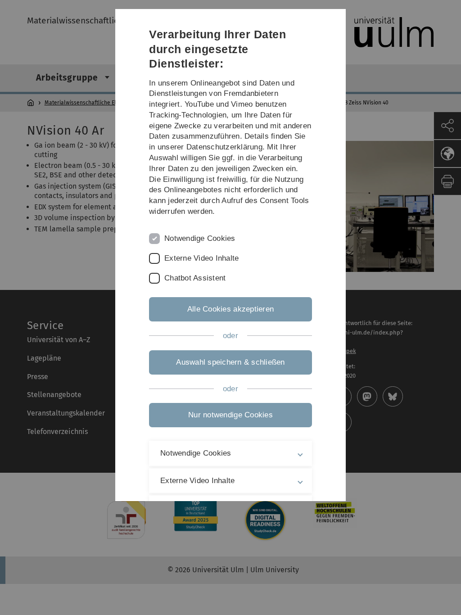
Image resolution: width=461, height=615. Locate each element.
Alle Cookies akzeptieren (230, 309)
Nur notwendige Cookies (230, 415)
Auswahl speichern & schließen (230, 362)
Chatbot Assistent (195, 278)
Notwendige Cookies (199, 238)
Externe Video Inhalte (201, 258)
